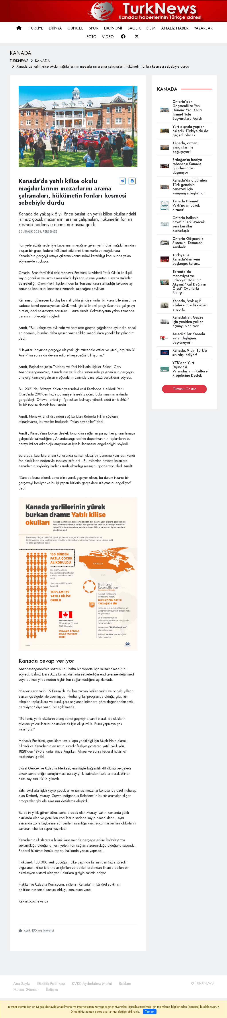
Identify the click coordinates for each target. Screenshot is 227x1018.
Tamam (150, 1011)
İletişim (52, 990)
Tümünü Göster (184, 389)
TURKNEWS (19, 60)
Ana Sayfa (21, 984)
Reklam (125, 984)
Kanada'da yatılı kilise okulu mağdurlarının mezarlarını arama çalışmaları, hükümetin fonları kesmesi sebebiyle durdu (102, 66)
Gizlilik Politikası (51, 984)
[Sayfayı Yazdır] (132, 181)
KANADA (42, 60)
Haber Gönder (26, 990)
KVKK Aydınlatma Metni (92, 984)
